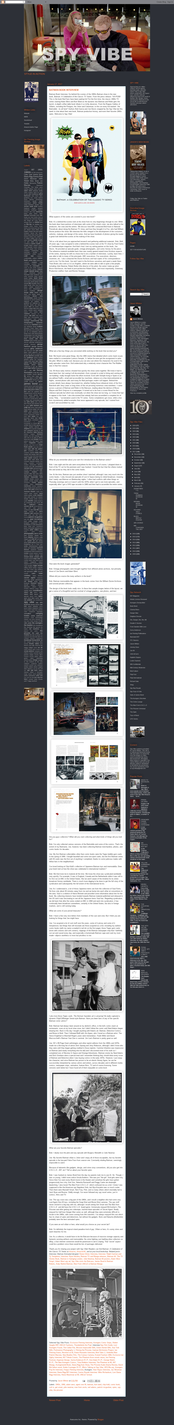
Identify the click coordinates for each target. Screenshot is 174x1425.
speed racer (33, 596)
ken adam (31, 416)
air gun (26, 194)
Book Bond (133, 606)
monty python (37, 482)
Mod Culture (134, 671)
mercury (40, 464)
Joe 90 (132, 650)
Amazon (72, 1252)
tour (41, 643)
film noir (26, 330)
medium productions (30, 464)
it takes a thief (33, 378)
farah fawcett (28, 324)
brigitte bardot (28, 231)
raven (25, 548)
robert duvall (39, 560)
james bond (31, 383)
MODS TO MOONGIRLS (145, 781)
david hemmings (37, 280)
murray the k (39, 489)
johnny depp (34, 407)
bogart (26, 226)
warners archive (28, 665)
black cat (31, 222)
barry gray (28, 213)
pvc (41, 544)
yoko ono (39, 675)
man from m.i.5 (33, 445)
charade (29, 247)
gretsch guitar (28, 359)
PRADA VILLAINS (144, 800)
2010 (134, 551)
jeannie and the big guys (36, 393)
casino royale (35, 243)
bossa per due (35, 228)
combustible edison (30, 258)
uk (42, 647)
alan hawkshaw (33, 194)
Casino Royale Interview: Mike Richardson (94, 1372)
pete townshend (37, 526)
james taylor (32, 386)
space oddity (38, 592)
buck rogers (39, 235)
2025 (134, 428)
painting (36, 513)
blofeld (37, 222)
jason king (27, 389)
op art (31, 506)
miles (37, 473)
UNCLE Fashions (66, 1345)
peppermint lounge (37, 523)
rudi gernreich (28, 571)
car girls (26, 242)
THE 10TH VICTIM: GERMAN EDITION (144, 928)
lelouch (37, 427)
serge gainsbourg (37, 579)
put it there (35, 544)
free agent (32, 337)
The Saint (133, 712)
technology (39, 617)
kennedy (26, 418)
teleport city (27, 619)
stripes (41, 608)
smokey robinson (29, 588)
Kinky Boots (34, 181)
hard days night (33, 361)
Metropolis (33, 183)
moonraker (39, 484)
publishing (27, 544)
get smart (59, 1387)
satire (33, 573)
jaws (41, 389)
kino (25, 420)
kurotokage (27, 423)
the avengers (37, 623)
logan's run (27, 436)
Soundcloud (28, 120)
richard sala (38, 557)
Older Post (118, 1400)
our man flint (35, 509)
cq (42, 266)
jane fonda (27, 388)
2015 (134, 536)
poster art (31, 541)
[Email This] (88, 1381)
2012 (134, 545)
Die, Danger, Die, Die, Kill (138, 620)
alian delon (35, 196)
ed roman (35, 306)
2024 (134, 431)
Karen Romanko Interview (84, 1353)
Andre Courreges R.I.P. (72, 1367)
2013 (134, 542)
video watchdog (36, 658)
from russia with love (33, 339)
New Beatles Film (70, 1355)
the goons (36, 627)
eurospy (26, 320)
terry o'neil (30, 621)
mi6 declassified (37, 466)
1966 (63, 1385)
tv (39, 645)
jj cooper (26, 400)
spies (114, 1387)
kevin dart (34, 418)
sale (35, 571)
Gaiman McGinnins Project (103, 1350)
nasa (41, 493)
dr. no (40, 303)
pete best (27, 526)
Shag (131, 685)
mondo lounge (33, 480)
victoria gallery (33, 656)
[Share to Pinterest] (99, 1381)
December (138, 454)
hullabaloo (39, 368)
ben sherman (33, 219)
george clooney (29, 344)
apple (41, 201)
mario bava (39, 452)
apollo (34, 201)
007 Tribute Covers (70, 1357)
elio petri (32, 315)
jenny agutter (28, 395)
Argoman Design (63, 1360)
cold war (29, 256)
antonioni (27, 201)
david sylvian (35, 281)
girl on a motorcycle (37, 354)
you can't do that (29, 677)
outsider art (33, 511)
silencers (26, 586)
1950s (40, 170)
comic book (115, 1385)
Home (87, 1400)
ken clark (40, 416)
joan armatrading (35, 400)
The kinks (34, 187)
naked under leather (31, 493)
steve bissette (33, 606)
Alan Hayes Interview (101, 1370)
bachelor (26, 210)
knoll (41, 420)
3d (32, 172)
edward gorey (32, 310)
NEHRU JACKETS (144, 885)
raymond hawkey (37, 549)
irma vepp (35, 376)
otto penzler (38, 508)
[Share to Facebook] (96, 1381)
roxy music (30, 569)
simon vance (37, 586)
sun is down (27, 610)
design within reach (31, 292)
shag (35, 581)
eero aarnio (34, 312)
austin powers (37, 208)
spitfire (37, 598)
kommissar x (29, 421)
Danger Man (134, 613)
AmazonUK (81, 1252)
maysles (31, 463)
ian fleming (38, 370)
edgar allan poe (34, 308)
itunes (35, 379)
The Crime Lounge (136, 702)
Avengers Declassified (137, 602)
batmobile (33, 215)
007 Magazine (134, 596)
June (136, 471)
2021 (134, 440)
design (40, 290)
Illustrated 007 (134, 637)
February (137, 483)
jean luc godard (33, 391)
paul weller (28, 521)
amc (32, 197)
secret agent (29, 578)
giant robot (28, 352)
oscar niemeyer (38, 506)
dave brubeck (34, 274)
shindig (40, 585)
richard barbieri (33, 553)
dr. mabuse (34, 303)
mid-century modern (33, 471)
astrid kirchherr (29, 204)
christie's (26, 250)
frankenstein (28, 335)
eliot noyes (39, 315)
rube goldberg (39, 569)
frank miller (31, 333)
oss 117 (27, 508)
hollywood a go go (31, 366)
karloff (37, 414)
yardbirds (40, 674)
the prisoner (58, 1390)
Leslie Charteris (135, 661)
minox (30, 475)
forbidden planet (37, 331)
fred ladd (34, 335)
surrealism (27, 613)
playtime (36, 537)
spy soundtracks (38, 600)
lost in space (38, 437)
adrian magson (28, 192)
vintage (35, 660)
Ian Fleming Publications (138, 633)
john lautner (35, 403)
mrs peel (31, 489)
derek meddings (29, 290)
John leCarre (134, 654)
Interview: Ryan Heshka (70, 1256)
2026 (134, 425)
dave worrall (38, 276)
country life (27, 266)
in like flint (36, 372)
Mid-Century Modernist (137, 667)
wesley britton (28, 667)
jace (38, 379)
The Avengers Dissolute (138, 698)
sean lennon (38, 575)
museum (27, 491)
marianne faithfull (29, 452)
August (136, 466)
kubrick (40, 421)
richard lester (28, 557)
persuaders (39, 524)
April (135, 477)
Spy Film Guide (106, 1345)
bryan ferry (31, 235)
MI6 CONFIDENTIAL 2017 (139, 527)
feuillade (40, 326)
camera (30, 240)
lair (39, 423)
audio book (33, 206)
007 (32, 170)
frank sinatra (39, 333)
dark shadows (29, 273)
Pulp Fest (133, 674)
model (32, 479)
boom (31, 226)
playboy (30, 537)
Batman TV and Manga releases (93, 1256)
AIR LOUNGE (138, 523)
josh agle (40, 409)
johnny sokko (32, 409)
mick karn (36, 470)
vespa (31, 654)
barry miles (38, 213)
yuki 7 (26, 681)
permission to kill (29, 524)
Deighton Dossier (136, 616)
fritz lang (40, 337)
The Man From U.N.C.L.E (138, 705)
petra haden (37, 531)
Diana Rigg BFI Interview (67, 1372)
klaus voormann (33, 420)
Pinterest (136, 200)
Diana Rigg (28, 177)
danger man (39, 271)
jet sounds (31, 398)
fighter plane (39, 328)
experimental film (37, 320)
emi (29, 317)
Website (26, 113)
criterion (40, 269)
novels (30, 501)
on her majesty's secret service (33, 504)
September (138, 463)
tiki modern (27, 642)
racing (41, 546)
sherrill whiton (29, 585)
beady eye (27, 217)
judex (26, 411)
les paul (32, 428)
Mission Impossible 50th (85, 1348)
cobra (34, 254)
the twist (32, 637)
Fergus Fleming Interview (74, 1370)
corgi (41, 262)
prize (29, 542)
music (33, 491)
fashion (35, 325)
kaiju (41, 413)
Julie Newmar (88, 1259)
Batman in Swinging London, (71, 1259)
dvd (30, 306)
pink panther (28, 535)
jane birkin (39, 386)
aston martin (38, 203)
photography (29, 533)
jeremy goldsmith (29, 397)
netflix (35, 495)
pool (30, 539)
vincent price (28, 660)
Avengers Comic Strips (102, 1343)
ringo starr (36, 558)
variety (31, 653)
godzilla (37, 355)
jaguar (40, 381)
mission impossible (31, 477)
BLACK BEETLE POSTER (138, 518)
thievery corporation (36, 638)
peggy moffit (38, 521)
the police (34, 631)
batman (90, 1385)
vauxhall (35, 653)
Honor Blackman (30, 179)
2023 (134, 434)
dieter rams (36, 294)
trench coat (27, 645)
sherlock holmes (37, 583)
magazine (32, 442)
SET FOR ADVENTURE (138, 249)
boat (41, 224)
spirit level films (29, 598)
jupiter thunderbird (33, 413)
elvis (25, 317)
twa (41, 645)
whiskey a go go (32, 668)
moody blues (28, 484)
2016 (134, 533)
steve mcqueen (33, 608)
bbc (41, 215)
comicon (26, 262)
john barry (30, 402)
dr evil (32, 299)
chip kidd (106, 1385)
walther (40, 663)
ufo (39, 647)
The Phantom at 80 (104, 1362)
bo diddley (36, 224)
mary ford (32, 456)
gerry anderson (36, 349)
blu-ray (29, 224)
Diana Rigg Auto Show (80, 1365)
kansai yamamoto (29, 414)
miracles (35, 475)
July (135, 468)
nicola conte (33, 498)
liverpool (40, 434)
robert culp (32, 560)
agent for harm (38, 192)
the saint (35, 633)
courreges (36, 266)
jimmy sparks (39, 398)
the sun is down (35, 635)
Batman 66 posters (102, 1259)
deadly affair (31, 285)
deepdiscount (39, 287)
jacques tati (33, 381)
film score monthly (34, 330)
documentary (28, 298)
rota (25, 569)
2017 (134, 451)
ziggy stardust (32, 681)
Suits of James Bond (137, 695)
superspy (40, 611)
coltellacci (40, 256)
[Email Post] (84, 1381)
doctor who (38, 296)
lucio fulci (32, 441)
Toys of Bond (134, 715)
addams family (38, 190)
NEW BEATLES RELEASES (145, 972)
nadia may (39, 491)
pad (31, 513)
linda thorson (38, 432)
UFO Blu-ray (109, 1367)
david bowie (38, 278)
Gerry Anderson (135, 630)
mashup (35, 458)
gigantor (35, 352)
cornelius (27, 264)
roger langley (28, 565)
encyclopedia (35, 317)
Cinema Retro (38, 174)
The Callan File (69, 1348)
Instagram (27, 130)
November (138, 457)
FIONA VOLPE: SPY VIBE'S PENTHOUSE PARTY (145, 951)
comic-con (39, 260)
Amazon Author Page (31, 127)
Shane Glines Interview (88, 1254)
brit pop (35, 231)
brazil (33, 229)
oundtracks (27, 509)
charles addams (38, 247)
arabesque (27, 203)
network (40, 495)
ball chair (32, 211)
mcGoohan (39, 463)
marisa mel (27, 454)
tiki (42, 640)
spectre (26, 596)
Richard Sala (134, 681)
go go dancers (29, 355)
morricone (27, 486)
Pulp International (135, 678)
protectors (39, 542)
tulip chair (35, 645)
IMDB (26, 117)
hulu (25, 370)
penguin (26, 523)
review (26, 553)
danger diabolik (29, 271)
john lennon (34, 405)
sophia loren (28, 590)
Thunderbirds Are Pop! (83, 1345)
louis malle (30, 439)
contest (34, 262)
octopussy (29, 502)
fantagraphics (28, 322)
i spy (30, 370)
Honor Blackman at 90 (70, 1375)
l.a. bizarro (34, 423)
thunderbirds (36, 640)
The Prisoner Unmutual (137, 708)
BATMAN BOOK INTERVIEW (138, 504)
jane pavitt (35, 388)
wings (25, 674)
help (30, 363)
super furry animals (37, 610)
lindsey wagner (29, 434)
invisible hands (32, 374)
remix (33, 551)
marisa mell (34, 454)
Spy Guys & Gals (136, 691)
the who (37, 637)
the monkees (34, 629)
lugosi (37, 441)
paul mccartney (36, 519)
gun (35, 359)
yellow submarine (29, 675)
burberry (26, 236)
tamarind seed (29, 617)
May (135, 474)
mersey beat (28, 466)
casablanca (27, 243)
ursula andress (29, 651)
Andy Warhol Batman (64, 1264)
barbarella (39, 211)
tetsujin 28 (37, 621)
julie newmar (68, 1387)
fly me (29, 331)
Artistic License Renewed (138, 599)
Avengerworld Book (63, 1365)
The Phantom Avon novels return (92, 1357)
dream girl (33, 305)
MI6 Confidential (135, 664)
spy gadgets (28, 600)
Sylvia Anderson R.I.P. (79, 1360)
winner (30, 674)
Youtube (26, 123)
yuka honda (38, 679)
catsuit (35, 245)
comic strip (32, 260)
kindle (41, 418)
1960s (57, 1385)
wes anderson (38, 665)
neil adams (92, 1387)
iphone (29, 376)
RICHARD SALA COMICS (138, 511)
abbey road (33, 189)
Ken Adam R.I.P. (95, 1360)
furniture (26, 340)
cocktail (40, 254)
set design (28, 581)
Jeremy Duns (134, 647)
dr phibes (35, 301)
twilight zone (33, 647)
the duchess (28, 627)
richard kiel (39, 555)
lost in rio (30, 437)
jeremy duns (38, 395)
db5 (30, 283)
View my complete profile (138, 393)
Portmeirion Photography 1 (64, 1350)
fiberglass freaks (29, 328)
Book (57, 1259)
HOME (132, 246)
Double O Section (136, 623)
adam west (70, 1385)
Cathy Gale (28, 174)
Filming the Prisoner (83, 1350)
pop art (34, 539)
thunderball (27, 640)
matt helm (27, 459)
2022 (134, 437)
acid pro (40, 189)
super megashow (29, 611)
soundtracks (38, 590)
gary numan (34, 340)
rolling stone (28, 567)
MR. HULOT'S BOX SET (144, 844)
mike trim (32, 473)
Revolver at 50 (67, 1353)
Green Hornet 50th (103, 1348)
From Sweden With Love (138, 626)
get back (32, 350)
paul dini (26, 519)
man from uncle (80, 1387)
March (136, 480)
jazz (25, 391)
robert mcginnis (30, 562)
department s (38, 288)
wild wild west (32, 670)
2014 (134, 539)
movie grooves (36, 488)
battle (37, 215)
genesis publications (36, 342)
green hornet (38, 357)
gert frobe (27, 350)
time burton (35, 642)
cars (32, 242)
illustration (28, 372)
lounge (36, 439)
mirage (41, 475)
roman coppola (38, 567)
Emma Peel (38, 177)
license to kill (38, 430)
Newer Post (54, 1400)
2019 (134, 446)
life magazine (28, 432)
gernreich (26, 348)
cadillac (32, 238)
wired (34, 674)
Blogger (100, 1419)
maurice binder (34, 461)
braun (29, 229)
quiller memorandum (31, 546)
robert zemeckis (33, 563)
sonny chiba (39, 588)
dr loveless (37, 299)
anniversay (39, 199)
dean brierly (39, 285)
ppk (37, 541)
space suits (38, 594)
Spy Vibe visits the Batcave (83, 1261)
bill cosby (35, 220)
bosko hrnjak (38, 226)
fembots (29, 326)
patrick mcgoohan (104, 1387)
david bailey (28, 278)
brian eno (39, 229)
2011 (134, 548)
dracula (26, 305)
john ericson (39, 402)
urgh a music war (37, 649)
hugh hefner (31, 368)
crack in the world (30, 267)
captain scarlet (38, 240)
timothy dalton (34, 643)
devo (41, 292)
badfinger (34, 210)
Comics (65, 1362)
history (40, 364)
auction (26, 206)
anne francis (29, 199)
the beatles (28, 625)
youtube (31, 679)
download (26, 299)
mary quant (28, 458)
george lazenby (37, 346)
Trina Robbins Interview (86, 1362)
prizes (34, 542)
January (137, 486)
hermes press (29, 364)
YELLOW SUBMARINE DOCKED (145, 864)
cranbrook (40, 267)
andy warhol (38, 197)
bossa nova (27, 228)
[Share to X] (93, 1381)
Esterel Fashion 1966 (103, 1355)
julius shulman (33, 411)
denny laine (28, 288)
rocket (41, 563)
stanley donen (35, 604)
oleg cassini (36, 502)
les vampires (39, 428)
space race (28, 594)
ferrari (34, 326)
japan (41, 388)
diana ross (27, 294)
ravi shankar (32, 548)
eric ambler (38, 319)
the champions (38, 625)
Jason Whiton (138, 319)
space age (28, 592)
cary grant (39, 242)
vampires (37, 651)
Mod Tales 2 (100, 1353)
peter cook (27, 528)
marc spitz (39, 450)
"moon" (26, 170)
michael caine (28, 468)
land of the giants (34, 425)
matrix (41, 458)
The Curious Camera (86, 1355)
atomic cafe (39, 204)
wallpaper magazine (30, 663)
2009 (134, 554)
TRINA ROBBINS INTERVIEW (138, 495)
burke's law (32, 236)
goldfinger (30, 357)
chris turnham (38, 249)
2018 (134, 448)
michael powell (38, 468)
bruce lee (34, 233)
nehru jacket (28, 495)
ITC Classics (134, 640)
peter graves (35, 528)
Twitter (145, 198)
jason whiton (35, 389)
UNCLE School (86, 1375)
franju (26, 333)
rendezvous (39, 551)
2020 (134, 443)
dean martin (28, 287)
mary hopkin (39, 456)
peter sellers (34, 530)
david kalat (27, 281)
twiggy (26, 647)
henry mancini (38, 363)
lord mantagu (36, 436)
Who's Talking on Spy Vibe (92, 1367)
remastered (27, 551)
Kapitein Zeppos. (135, 657)
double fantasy (38, 298)
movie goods (27, 488)
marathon (31, 450)
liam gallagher (28, 430)
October (137, 460)
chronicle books (30, 252)
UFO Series (134, 719)
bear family (34, 217)
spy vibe (29, 602)
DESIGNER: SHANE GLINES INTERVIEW (145, 822)
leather (31, 427)
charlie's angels (28, 249)
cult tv (51, 1387)
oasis (35, 501)
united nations (28, 649)
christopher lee (37, 250)
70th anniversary (38, 172)
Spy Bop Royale (135, 688)
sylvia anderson (37, 616)
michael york (28, 470)
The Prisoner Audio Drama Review (103, 1365)
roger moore (38, 566)
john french (27, 403)
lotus (25, 439)
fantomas (39, 322)
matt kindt (35, 459)
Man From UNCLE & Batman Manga (88, 1264)
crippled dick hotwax (30, 269)
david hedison (28, 280)
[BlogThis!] (91, 1381)
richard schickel (28, 558)
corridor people (37, 264)
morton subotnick (37, 486)
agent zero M (81, 1385)
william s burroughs (36, 672)
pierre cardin (38, 533)
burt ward (97, 1385)
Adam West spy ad (62, 1261)
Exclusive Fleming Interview (81, 1343)
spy (41, 598)
